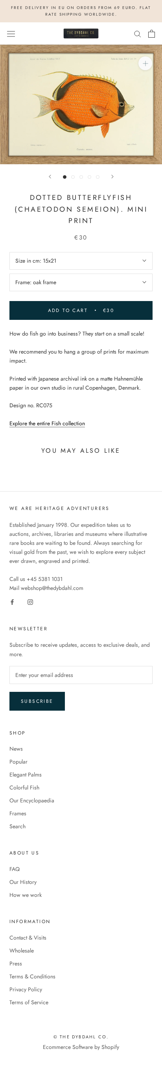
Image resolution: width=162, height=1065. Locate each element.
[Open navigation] (11, 34)
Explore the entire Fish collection (47, 423)
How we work (25, 895)
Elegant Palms (25, 774)
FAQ (14, 869)
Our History (23, 882)
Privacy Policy (25, 989)
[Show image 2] (73, 177)
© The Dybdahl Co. (81, 1037)
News (16, 749)
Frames (17, 813)
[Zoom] (145, 63)
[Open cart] (151, 34)
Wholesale (21, 950)
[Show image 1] (64, 177)
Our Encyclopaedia (31, 800)
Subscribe (37, 701)
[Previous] (50, 176)
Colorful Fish (24, 787)
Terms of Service (28, 1002)
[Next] (112, 176)
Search (17, 826)
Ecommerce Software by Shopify (81, 1047)
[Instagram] (30, 601)
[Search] (137, 33)
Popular (18, 762)
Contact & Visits (27, 938)
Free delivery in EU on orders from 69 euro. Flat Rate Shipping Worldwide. (81, 11)
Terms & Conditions (32, 976)
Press (15, 963)
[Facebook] (12, 601)
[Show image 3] (81, 177)
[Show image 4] (89, 177)
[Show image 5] (97, 177)
